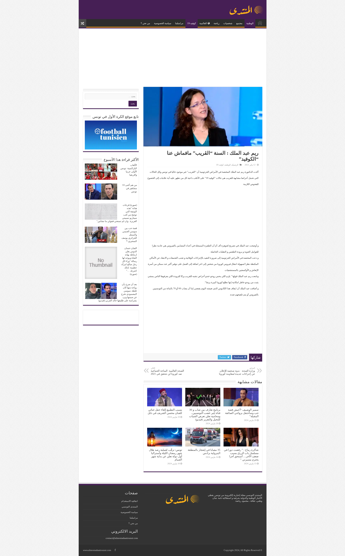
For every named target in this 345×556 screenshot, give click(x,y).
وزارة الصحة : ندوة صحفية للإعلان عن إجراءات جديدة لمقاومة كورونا (237, 371)
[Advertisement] (172, 58)
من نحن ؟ (145, 23)
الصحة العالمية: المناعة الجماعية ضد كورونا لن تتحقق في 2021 (167, 371)
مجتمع (239, 23)
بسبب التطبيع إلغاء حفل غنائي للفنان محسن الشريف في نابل (165, 411)
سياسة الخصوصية (162, 23)
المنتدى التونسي (130, 506)
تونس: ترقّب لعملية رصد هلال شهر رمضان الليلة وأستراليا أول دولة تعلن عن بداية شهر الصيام (165, 454)
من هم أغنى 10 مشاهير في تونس (129, 188)
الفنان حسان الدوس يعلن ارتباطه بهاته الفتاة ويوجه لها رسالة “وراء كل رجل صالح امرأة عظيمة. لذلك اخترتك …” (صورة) (129, 261)
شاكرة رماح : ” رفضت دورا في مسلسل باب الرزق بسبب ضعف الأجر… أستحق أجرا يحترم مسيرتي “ (241, 454)
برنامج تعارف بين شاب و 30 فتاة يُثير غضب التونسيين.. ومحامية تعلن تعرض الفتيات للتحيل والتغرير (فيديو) (204, 414)
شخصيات (227, 23)
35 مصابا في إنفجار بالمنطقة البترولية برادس (204, 451)
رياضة (216, 23)
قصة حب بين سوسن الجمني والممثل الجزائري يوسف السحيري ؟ (129, 234)
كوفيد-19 (191, 23)
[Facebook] (115, 550)
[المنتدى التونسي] (247, 8)
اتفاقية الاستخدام (129, 501)
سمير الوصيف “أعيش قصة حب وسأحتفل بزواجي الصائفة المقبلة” (242, 413)
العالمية (203, 23)
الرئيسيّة (260, 23)
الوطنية (250, 23)
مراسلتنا (179, 23)
